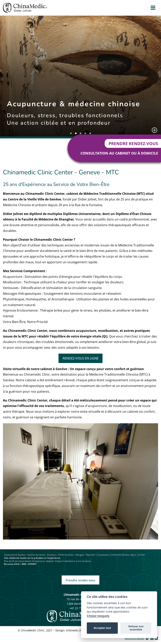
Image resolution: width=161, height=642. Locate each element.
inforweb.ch (74, 630)
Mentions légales (134, 638)
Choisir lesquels (98, 615)
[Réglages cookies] (147, 638)
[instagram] (152, 638)
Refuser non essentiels (136, 628)
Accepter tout (102, 627)
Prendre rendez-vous (133, 143)
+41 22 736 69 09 (80, 608)
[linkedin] (156, 638)
